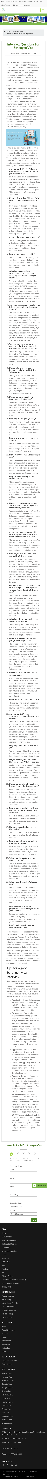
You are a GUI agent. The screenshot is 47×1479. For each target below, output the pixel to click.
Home (4, 1233)
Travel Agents (7, 1364)
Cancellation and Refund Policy (14, 1280)
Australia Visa (7, 1373)
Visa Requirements (9, 1240)
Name (12, 1178)
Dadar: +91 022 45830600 (12, 1448)
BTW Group (32, 1471)
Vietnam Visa (7, 1420)
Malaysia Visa (7, 1395)
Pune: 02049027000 (7, 1)
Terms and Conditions (10, 1283)
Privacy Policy (7, 1276)
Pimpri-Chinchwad (9, 1330)
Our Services (7, 1237)
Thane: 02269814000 (35, 1)
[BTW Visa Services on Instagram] (16, 1465)
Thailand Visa (7, 1402)
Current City (14, 1195)
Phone (12, 1186)
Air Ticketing (6, 1300)
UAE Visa (5, 1413)
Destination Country (16, 1203)
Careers (5, 1255)
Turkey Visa (6, 1406)
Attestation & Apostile (10, 1303)
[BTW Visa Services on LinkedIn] (12, 1465)
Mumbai (5, 1334)
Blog (3, 1265)
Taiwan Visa (6, 1409)
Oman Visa (6, 1398)
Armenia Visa (7, 1377)
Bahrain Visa (7, 1384)
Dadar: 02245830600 (21, 1)
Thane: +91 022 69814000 (12, 1454)
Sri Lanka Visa (7, 1416)
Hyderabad (6, 1348)
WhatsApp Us (5, 5)
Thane (4, 1337)
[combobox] (23, 1206)
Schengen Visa (8, 1423)
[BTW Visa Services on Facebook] (3, 1465)
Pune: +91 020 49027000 (11, 1443)
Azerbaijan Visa (8, 1380)
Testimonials (6, 1248)
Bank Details (7, 1287)
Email (12, 1170)
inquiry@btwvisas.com (23, 5)
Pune (4, 1327)
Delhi (4, 1351)
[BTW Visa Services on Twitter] (7, 1465)
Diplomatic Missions (9, 1244)
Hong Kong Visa (8, 1388)
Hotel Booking (7, 1314)
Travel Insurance (8, 1307)
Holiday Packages (9, 1310)
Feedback (5, 1269)
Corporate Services (9, 1361)
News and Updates (9, 1251)
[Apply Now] (34, 1185)
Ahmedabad (6, 1341)
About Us (5, 1258)
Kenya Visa (6, 1391)
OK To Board (7, 1317)
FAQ (3, 1272)
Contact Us (6, 1262)
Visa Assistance (8, 1296)
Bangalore (6, 1344)
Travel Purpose (15, 1211)
